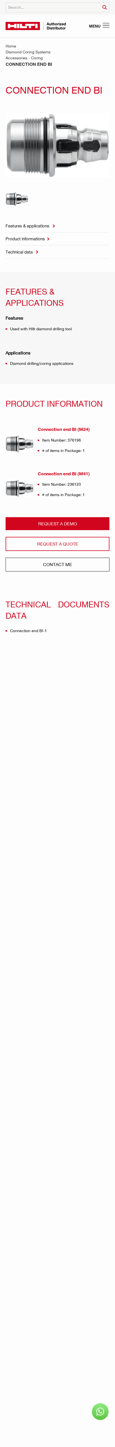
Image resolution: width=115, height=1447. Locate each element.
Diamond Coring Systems (28, 51)
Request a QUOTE (57, 543)
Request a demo (57, 523)
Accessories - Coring (24, 57)
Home (11, 46)
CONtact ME (57, 564)
